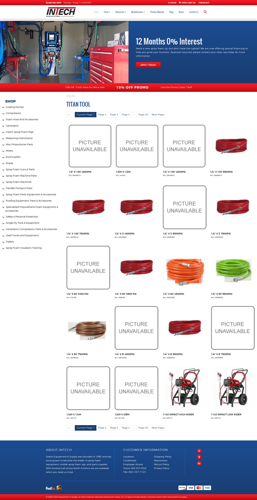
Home (96, 12)
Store (106, 12)
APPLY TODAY (148, 65)
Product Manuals (157, 12)
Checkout (204, 3)
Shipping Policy (162, 456)
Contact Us (193, 12)
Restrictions (160, 460)
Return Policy (161, 464)
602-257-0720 (138, 468)
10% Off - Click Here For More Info (84, 87)
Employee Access (133, 464)
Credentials (129, 460)
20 (143, 114)
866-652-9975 (54, 3)
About (181, 12)
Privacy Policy (161, 468)
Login (173, 3)
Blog (171, 12)
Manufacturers (137, 12)
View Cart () (188, 3)
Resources (119, 12)
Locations (128, 456)
